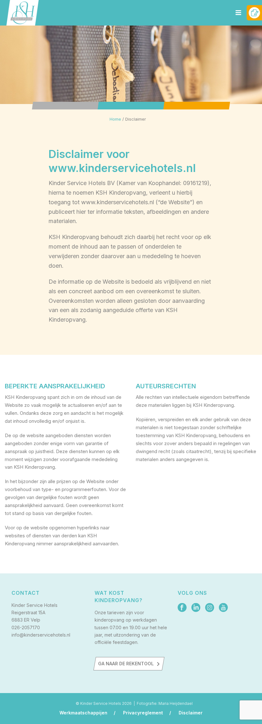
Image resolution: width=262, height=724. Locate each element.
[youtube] (223, 608)
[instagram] (209, 608)
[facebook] (182, 608)
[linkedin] (195, 608)
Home (115, 119)
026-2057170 (26, 627)
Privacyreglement (143, 712)
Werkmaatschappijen (83, 712)
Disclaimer (191, 712)
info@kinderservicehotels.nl (41, 635)
